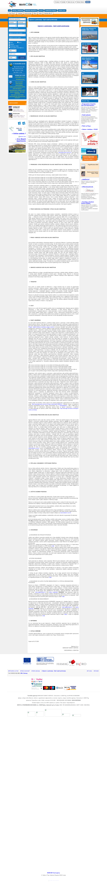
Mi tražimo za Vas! (20, 79)
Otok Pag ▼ (12, 13)
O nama (57, 2)
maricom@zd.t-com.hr (20, 77)
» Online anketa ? (19, 133)
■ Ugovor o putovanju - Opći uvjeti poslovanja (54, 671)
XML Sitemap (23, 673)
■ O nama (89, 671)
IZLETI (41, 10)
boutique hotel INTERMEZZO (16, 107)
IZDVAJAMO (13, 103)
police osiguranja (53, 592)
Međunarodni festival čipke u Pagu (92, 172)
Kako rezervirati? (19, 82)
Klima (35, 13)
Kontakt (63, 2)
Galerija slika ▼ (48, 13)
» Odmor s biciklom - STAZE (89, 129)
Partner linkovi (80, 2)
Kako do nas (71, 2)
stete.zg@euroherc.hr (40, 592)
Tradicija (20, 13)
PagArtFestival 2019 (93, 164)
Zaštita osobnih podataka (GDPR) (17, 87)
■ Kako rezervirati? (25, 671)
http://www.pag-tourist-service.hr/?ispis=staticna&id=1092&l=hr (47, 404)
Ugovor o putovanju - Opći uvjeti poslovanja (22, 15)
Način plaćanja (19, 83)
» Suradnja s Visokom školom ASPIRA (87, 202)
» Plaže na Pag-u (86, 126)
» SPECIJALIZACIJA (87, 187)
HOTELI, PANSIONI (17, 10)
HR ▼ (87, 2)
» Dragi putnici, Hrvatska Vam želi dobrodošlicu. (88, 104)
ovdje (53, 546)
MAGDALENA (16, 113)
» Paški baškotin (86, 115)
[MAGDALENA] (10, 117)
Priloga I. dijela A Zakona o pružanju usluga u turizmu (41, 327)
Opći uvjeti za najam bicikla (17, 94)
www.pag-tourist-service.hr (65, 152)
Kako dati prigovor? (17, 88)
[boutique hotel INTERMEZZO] (10, 110)
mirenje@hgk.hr (63, 405)
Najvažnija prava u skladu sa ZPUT (17, 90)
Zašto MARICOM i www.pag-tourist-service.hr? (17, 97)
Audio (40, 13)
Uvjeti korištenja (19, 85)
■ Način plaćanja (36, 671)
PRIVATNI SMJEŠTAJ (31, 10)
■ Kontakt (96, 671)
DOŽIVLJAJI (62, 10)
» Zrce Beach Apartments (20, 140)
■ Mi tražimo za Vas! (13, 671)
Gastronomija (27, 13)
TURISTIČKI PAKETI (50, 10)
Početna (10, 15)
